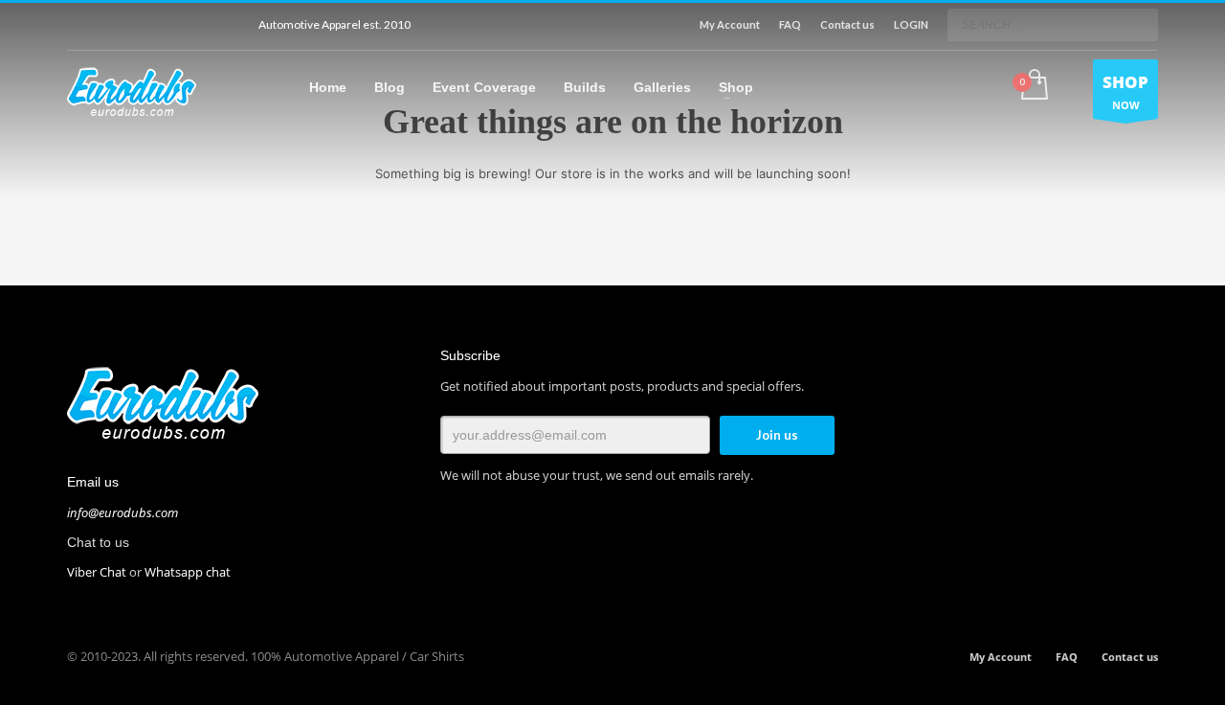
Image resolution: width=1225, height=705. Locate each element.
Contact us (847, 24)
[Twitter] (110, 25)
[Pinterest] (225, 25)
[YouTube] (138, 25)
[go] (1138, 24)
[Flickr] (196, 25)
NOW (1125, 91)
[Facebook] (81, 25)
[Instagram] (167, 25)
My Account (730, 24)
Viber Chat (96, 571)
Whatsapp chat (188, 571)
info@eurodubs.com (122, 512)
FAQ (790, 24)
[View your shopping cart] (1033, 86)
